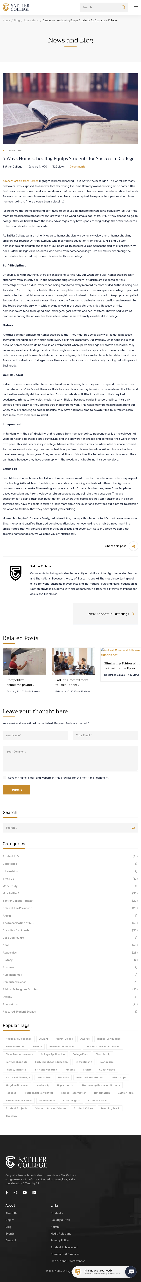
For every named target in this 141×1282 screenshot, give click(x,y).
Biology (37, 1046)
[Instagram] (15, 1192)
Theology (11, 1116)
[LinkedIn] (34, 1192)
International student (90, 1077)
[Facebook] (6, 1192)
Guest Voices (107, 1069)
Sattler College (12, 166)
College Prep (80, 1054)
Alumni (70, 915)
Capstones (70, 863)
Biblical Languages (108, 1038)
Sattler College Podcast (70, 900)
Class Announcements (19, 1054)
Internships (70, 871)
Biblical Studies (15, 1046)
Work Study (70, 886)
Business (70, 967)
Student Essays (97, 1100)
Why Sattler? (70, 893)
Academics (70, 952)
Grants (87, 1069)
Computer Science (70, 982)
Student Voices (83, 1108)
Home (6, 20)
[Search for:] (104, 7)
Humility (63, 1077)
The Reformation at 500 (70, 923)
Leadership (42, 1085)
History (70, 960)
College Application (53, 1054)
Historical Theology (18, 1077)
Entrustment (83, 1062)
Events (70, 997)
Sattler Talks (125, 1092)
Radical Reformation (73, 1092)
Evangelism (106, 1062)
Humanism (43, 1077)
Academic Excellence (19, 1038)
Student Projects (16, 1108)
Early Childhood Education (51, 1062)
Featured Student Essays (70, 1011)
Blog (17, 20)
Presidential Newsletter (38, 1092)
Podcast (11, 1092)
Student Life (70, 856)
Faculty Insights (16, 1069)
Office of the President (70, 908)
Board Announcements (63, 1046)
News (70, 945)
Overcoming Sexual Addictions (101, 1085)
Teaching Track (110, 1108)
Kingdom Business (17, 1085)
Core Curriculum (70, 937)
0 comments (77, 166)
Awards (85, 1038)
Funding (70, 1069)
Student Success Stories (50, 1108)
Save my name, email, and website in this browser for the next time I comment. (58, 777)
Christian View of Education (103, 1046)
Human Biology (70, 974)
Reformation (102, 1092)
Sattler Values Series (19, 1100)
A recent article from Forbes (21, 181)
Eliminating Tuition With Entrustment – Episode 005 (122, 668)
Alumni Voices (64, 1038)
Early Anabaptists (16, 1062)
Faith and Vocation (45, 1069)
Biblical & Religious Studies (70, 989)
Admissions (31, 20)
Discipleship (103, 1054)
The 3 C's (70, 878)
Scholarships (47, 1100)
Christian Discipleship (70, 930)
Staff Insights (71, 1100)
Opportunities (65, 1085)
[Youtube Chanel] (24, 1192)
